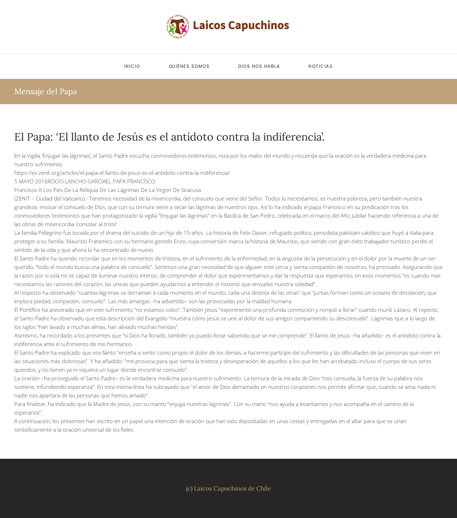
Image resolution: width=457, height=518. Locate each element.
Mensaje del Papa (45, 91)
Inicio (132, 66)
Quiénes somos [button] (189, 66)
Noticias (320, 66)
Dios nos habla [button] (259, 66)
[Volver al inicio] (228, 26)
